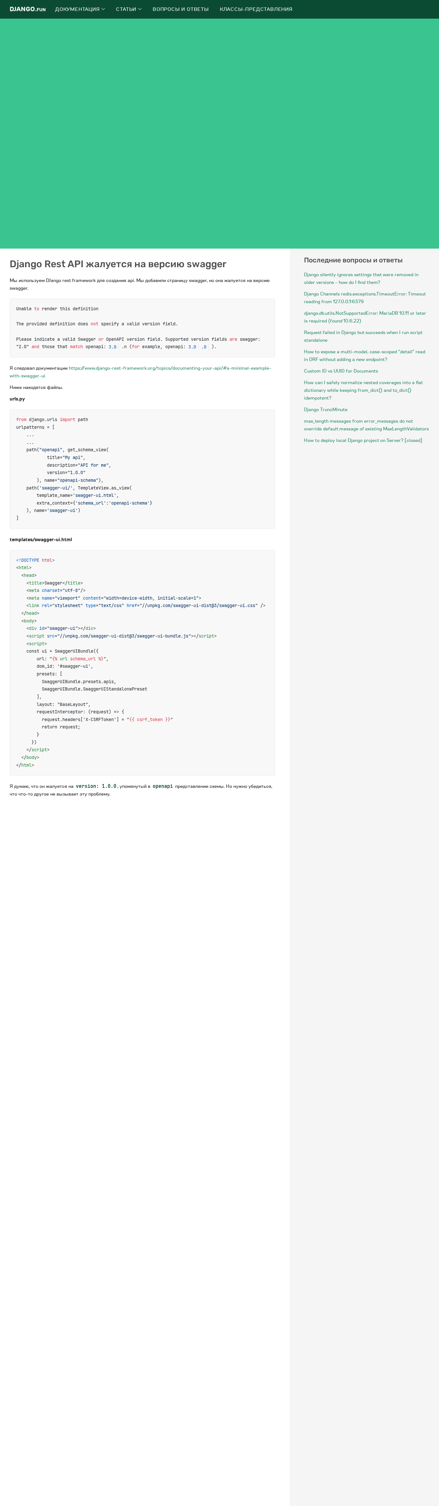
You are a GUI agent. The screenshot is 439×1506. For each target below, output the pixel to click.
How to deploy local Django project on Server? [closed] (363, 440)
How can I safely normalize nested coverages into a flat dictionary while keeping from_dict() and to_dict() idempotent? (363, 390)
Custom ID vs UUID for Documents (341, 371)
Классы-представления (256, 9)
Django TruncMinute (325, 409)
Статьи (127, 9)
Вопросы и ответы (181, 9)
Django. (28, 9)
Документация (78, 9)
